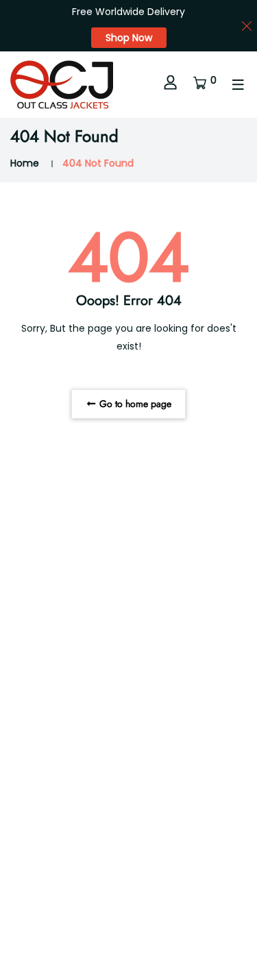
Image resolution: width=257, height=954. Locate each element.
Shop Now (129, 38)
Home (24, 163)
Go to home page (134, 404)
